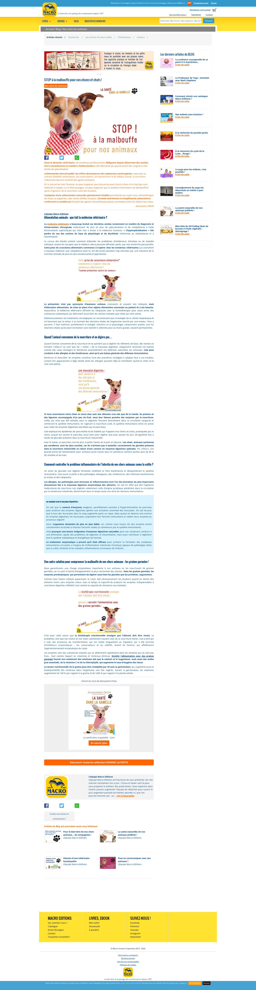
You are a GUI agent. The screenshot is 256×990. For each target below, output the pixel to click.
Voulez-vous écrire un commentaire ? (59, 816)
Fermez (206, 983)
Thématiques (124, 37)
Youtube (134, 929)
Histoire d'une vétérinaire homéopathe (76, 860)
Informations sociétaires (128, 955)
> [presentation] (100, 74)
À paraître (94, 929)
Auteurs (141, 37)
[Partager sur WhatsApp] (82, 157)
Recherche (73, 37)
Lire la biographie (125, 795)
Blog (76, 21)
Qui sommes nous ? (178, 14)
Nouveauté (94, 926)
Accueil (50, 29)
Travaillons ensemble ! (59, 936)
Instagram (135, 933)
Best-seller (94, 922)
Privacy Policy (194, 983)
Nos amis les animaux (75, 29)
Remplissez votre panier (200, 9)
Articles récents (54, 37)
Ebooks (61, 21)
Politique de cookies (128, 965)
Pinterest (134, 926)
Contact (209, 14)
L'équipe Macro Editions (56, 213)
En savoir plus (99, 743)
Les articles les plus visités (98, 37)
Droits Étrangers (56, 929)
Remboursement (128, 958)
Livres (45, 21)
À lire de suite (182, 64)
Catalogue (53, 926)
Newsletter (196, 14)
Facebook (134, 922)
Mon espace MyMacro (95, 21)
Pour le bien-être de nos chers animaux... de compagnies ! (78, 833)
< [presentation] (97, 74)
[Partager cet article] (51, 157)
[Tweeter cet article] (67, 157)
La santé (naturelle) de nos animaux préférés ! (131, 833)
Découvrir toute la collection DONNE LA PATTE (99, 762)
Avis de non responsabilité (128, 961)
